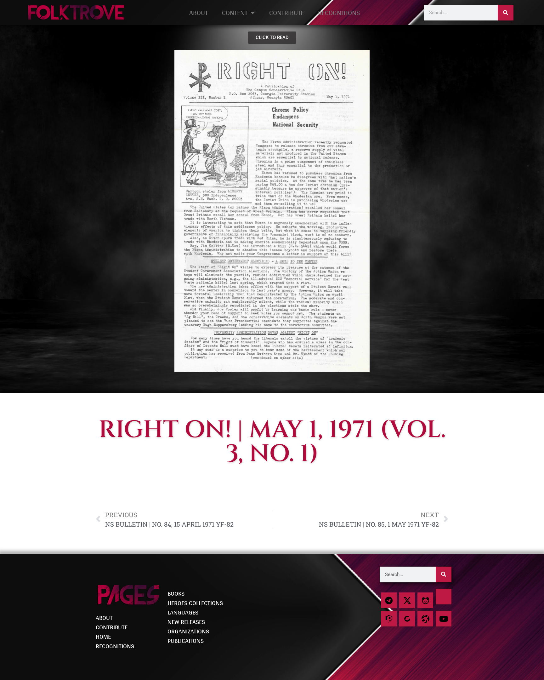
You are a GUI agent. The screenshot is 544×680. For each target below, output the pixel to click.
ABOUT (198, 12)
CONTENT (234, 12)
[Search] (505, 12)
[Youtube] (443, 618)
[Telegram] (389, 600)
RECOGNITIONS (339, 12)
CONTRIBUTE (286, 12)
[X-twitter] (407, 600)
